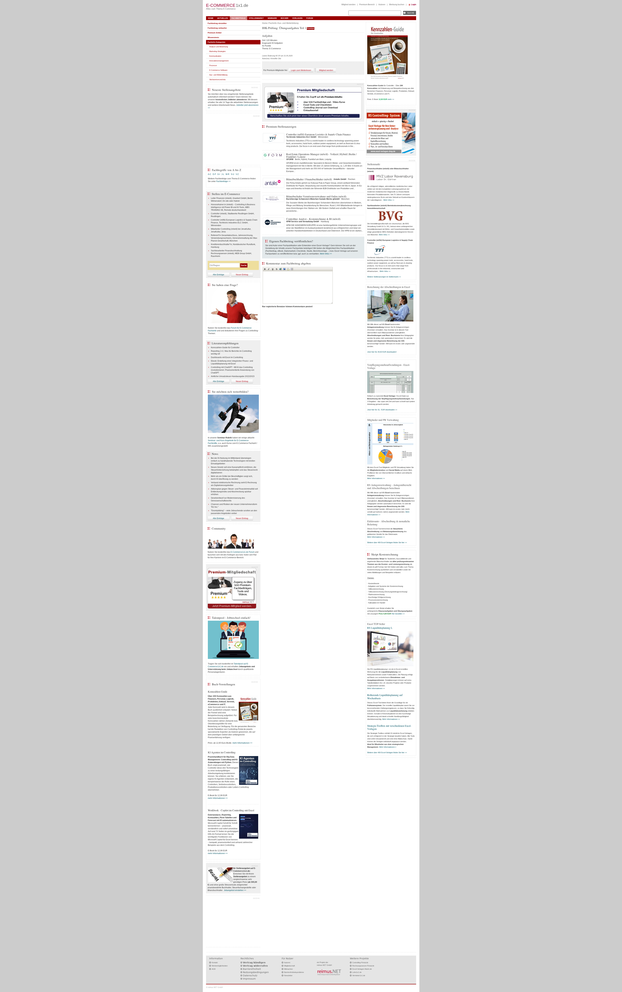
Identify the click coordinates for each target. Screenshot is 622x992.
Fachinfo (272, 23)
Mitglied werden (348, 4)
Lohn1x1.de (357, 972)
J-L (222, 174)
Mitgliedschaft (289, 966)
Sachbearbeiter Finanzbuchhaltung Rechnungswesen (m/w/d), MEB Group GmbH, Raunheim (231, 253)
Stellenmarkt (256, 18)
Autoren (381, 4)
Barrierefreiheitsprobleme (294, 972)
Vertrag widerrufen (255, 965)
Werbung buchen (396, 4)
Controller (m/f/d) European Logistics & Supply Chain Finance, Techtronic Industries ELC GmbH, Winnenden (234, 223)
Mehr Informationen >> (376, 478)
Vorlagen (297, 18)
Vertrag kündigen (254, 962)
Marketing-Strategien (217, 51)
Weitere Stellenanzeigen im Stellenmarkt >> (384, 277)
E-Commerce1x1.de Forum (242, 552)
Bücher (284, 18)
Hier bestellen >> (398, 614)
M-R (227, 174)
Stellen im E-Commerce (226, 194)
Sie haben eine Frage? (225, 285)
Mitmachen (288, 969)
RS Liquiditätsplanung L (379, 627)
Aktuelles (222, 18)
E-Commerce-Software (218, 70)
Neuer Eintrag (242, 275)
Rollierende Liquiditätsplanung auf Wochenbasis (385, 696)
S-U (232, 174)
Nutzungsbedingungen (256, 972)
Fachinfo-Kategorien (216, 42)
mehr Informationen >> (242, 743)
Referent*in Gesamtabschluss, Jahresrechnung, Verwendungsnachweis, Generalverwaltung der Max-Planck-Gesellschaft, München (234, 238)
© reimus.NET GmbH (214, 987)
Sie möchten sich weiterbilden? (230, 391)
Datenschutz (250, 975)
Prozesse (213, 65)
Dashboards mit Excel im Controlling (227, 357)
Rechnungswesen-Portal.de (363, 966)
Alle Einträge (218, 275)
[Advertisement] (233, 139)
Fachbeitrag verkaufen (217, 28)
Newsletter (288, 975)
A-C (209, 174)
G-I (218, 174)
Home (210, 18)
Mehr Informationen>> (387, 747)
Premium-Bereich (367, 4)
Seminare (272, 18)
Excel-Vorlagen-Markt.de (362, 969)
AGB (213, 969)
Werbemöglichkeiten (220, 966)
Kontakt (215, 962)
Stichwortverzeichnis (217, 79)
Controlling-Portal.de (360, 962)
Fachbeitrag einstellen (217, 23)
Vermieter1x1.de (358, 975)
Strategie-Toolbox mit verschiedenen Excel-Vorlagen (389, 727)
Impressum (249, 978)
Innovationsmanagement (219, 61)
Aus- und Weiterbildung (288, 23)
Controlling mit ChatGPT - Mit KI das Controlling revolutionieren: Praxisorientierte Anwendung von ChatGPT (232, 370)
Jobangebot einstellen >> (235, 890)
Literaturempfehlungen (225, 343)
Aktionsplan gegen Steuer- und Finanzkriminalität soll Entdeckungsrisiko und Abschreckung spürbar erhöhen (234, 492)
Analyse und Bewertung (218, 47)
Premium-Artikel (214, 33)
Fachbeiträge (238, 18)
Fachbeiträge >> (223, 181)
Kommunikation (215, 56)
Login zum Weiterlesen (301, 70)
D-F (214, 174)
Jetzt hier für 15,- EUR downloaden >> (382, 410)
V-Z (237, 174)
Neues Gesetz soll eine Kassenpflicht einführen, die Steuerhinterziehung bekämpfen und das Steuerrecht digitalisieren (234, 470)
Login (413, 4)
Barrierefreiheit (252, 969)
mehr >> (391, 99)
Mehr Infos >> (326, 254)
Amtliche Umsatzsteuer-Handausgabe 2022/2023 (232, 376)
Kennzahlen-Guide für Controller (225, 347)
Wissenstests (213, 37)
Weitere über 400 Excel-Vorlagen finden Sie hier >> (387, 542)
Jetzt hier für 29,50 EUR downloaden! (382, 352)
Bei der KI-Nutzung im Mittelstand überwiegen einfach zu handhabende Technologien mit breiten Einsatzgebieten (233, 461)
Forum (309, 18)
